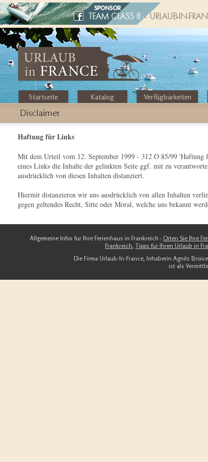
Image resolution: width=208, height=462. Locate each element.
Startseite (43, 96)
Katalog (102, 96)
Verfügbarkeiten (167, 96)
